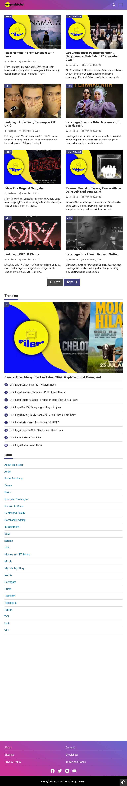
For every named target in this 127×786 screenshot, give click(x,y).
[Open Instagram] (67, 771)
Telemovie (10, 602)
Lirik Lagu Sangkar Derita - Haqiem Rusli (32, 384)
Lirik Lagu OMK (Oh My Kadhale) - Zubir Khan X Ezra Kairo (42, 415)
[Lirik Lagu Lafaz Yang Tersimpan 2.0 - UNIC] (32, 101)
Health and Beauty (14, 513)
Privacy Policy (12, 762)
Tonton (8, 609)
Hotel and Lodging (15, 520)
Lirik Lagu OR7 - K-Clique (21, 254)
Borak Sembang (13, 478)
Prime (7, 589)
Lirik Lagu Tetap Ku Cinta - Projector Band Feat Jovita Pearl (43, 399)
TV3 (6, 616)
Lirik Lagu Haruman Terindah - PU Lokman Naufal (37, 392)
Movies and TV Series (17, 554)
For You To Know (14, 506)
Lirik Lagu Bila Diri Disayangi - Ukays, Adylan (35, 407)
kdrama (8, 540)
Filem (8, 16)
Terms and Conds (76, 762)
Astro (7, 471)
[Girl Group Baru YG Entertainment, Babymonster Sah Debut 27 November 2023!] (94, 32)
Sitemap (9, 754)
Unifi (7, 623)
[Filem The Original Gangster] (32, 167)
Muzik (8, 561)
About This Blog (13, 464)
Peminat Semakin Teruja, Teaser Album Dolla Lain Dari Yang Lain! (93, 189)
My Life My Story (14, 568)
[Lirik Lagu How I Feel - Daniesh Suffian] (94, 233)
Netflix (8, 575)
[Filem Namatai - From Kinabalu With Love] (32, 32)
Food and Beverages (16, 499)
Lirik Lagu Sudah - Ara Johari (25, 437)
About (7, 747)
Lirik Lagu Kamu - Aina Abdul (25, 445)
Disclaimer (72, 754)
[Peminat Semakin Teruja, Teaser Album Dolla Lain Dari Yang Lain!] (94, 167)
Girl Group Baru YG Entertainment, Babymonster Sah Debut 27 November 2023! (92, 56)
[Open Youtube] (74, 771)
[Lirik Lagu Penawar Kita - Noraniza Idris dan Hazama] (94, 101)
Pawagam (10, 582)
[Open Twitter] (60, 771)
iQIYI (7, 533)
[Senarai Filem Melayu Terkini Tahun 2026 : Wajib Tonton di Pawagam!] (63, 337)
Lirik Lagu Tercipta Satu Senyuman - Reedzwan (36, 430)
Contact (70, 747)
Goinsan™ (81, 781)
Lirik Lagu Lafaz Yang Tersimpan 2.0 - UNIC (34, 422)
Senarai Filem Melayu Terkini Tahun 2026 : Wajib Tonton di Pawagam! (52, 377)
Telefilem (9, 595)
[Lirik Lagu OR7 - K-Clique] (32, 233)
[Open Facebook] (53, 771)
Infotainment (74, 16)
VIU (6, 630)
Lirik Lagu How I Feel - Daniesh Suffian (92, 254)
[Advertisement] (63, 661)
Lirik (8, 86)
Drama (8, 485)
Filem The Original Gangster (24, 188)
